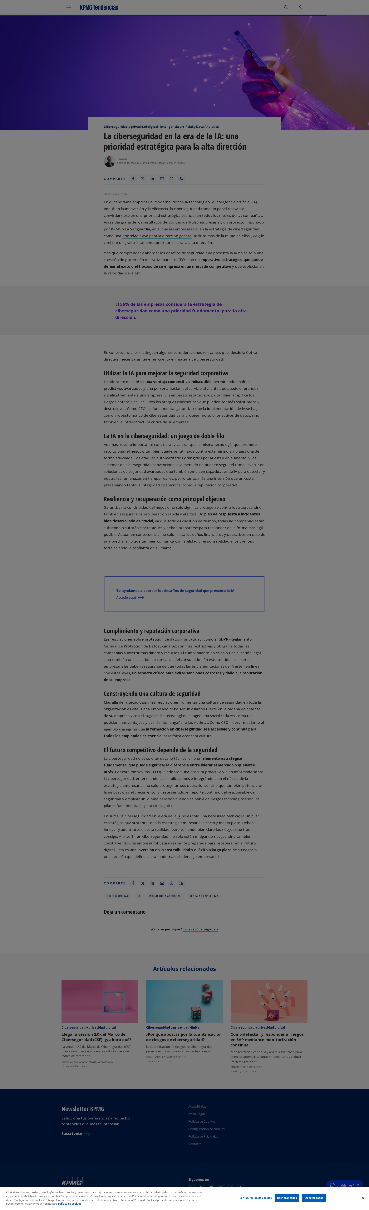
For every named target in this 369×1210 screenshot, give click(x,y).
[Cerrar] (363, 1198)
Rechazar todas (287, 1198)
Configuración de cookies (255, 1198)
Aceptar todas (314, 1198)
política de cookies (69, 1203)
